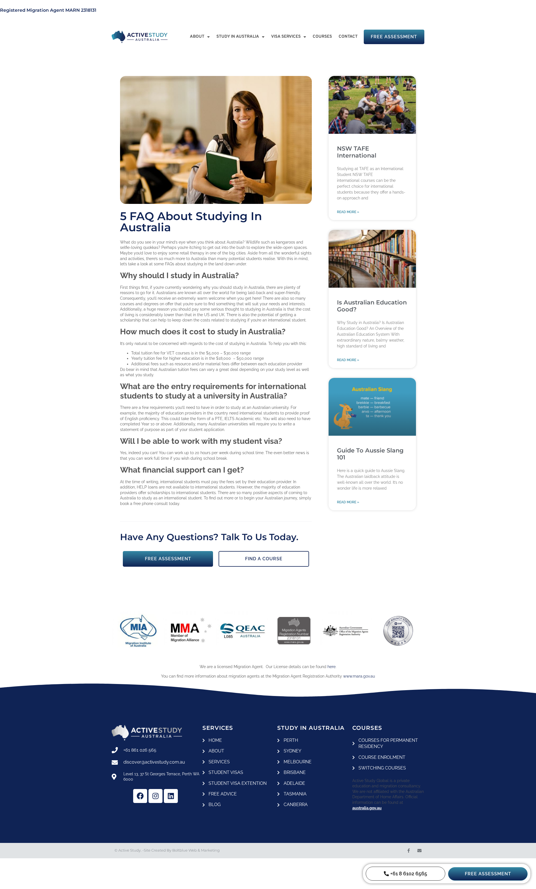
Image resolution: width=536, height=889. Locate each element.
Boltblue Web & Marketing (196, 850)
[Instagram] (155, 796)
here (331, 666)
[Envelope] (419, 851)
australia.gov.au (367, 808)
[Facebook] (140, 796)
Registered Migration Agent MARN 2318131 (48, 10)
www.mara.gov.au (359, 676)
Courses (322, 36)
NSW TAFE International (356, 152)
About (197, 36)
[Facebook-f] (408, 851)
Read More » (348, 212)
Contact (348, 36)
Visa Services (286, 36)
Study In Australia (237, 36)
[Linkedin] (171, 796)
